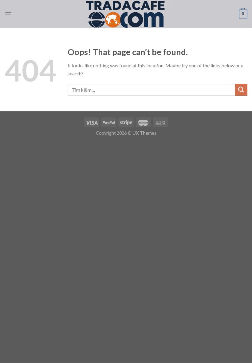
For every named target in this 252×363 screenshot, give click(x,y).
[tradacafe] (126, 14)
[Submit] (241, 90)
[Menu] (8, 14)
